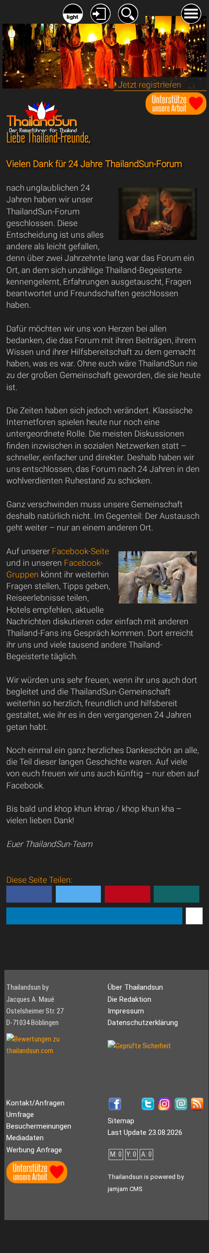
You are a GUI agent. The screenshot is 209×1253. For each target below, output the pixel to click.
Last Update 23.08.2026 (145, 1132)
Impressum (126, 1011)
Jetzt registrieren (149, 85)
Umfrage (20, 1114)
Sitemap (121, 1121)
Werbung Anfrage (34, 1150)
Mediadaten (25, 1137)
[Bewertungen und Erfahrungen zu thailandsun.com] (54, 1050)
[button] (29, 894)
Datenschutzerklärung (143, 1022)
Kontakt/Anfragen (35, 1103)
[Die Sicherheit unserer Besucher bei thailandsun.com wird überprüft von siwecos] (139, 1046)
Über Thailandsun (135, 987)
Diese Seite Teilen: (39, 897)
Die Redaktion (129, 999)
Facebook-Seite (80, 551)
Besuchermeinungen (38, 1126)
